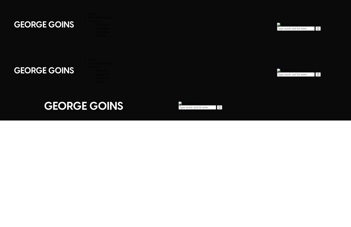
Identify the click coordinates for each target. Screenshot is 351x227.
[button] (180, 112)
